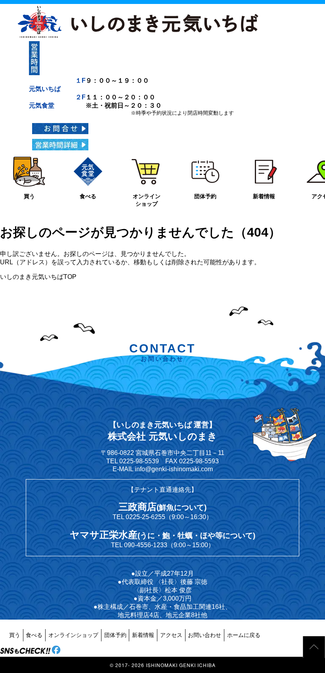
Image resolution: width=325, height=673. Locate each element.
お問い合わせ (204, 635)
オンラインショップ (73, 635)
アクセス (171, 635)
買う (14, 635)
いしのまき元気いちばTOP (38, 276)
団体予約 (115, 635)
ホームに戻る (243, 635)
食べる (34, 635)
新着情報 (143, 635)
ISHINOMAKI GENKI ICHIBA (181, 665)
